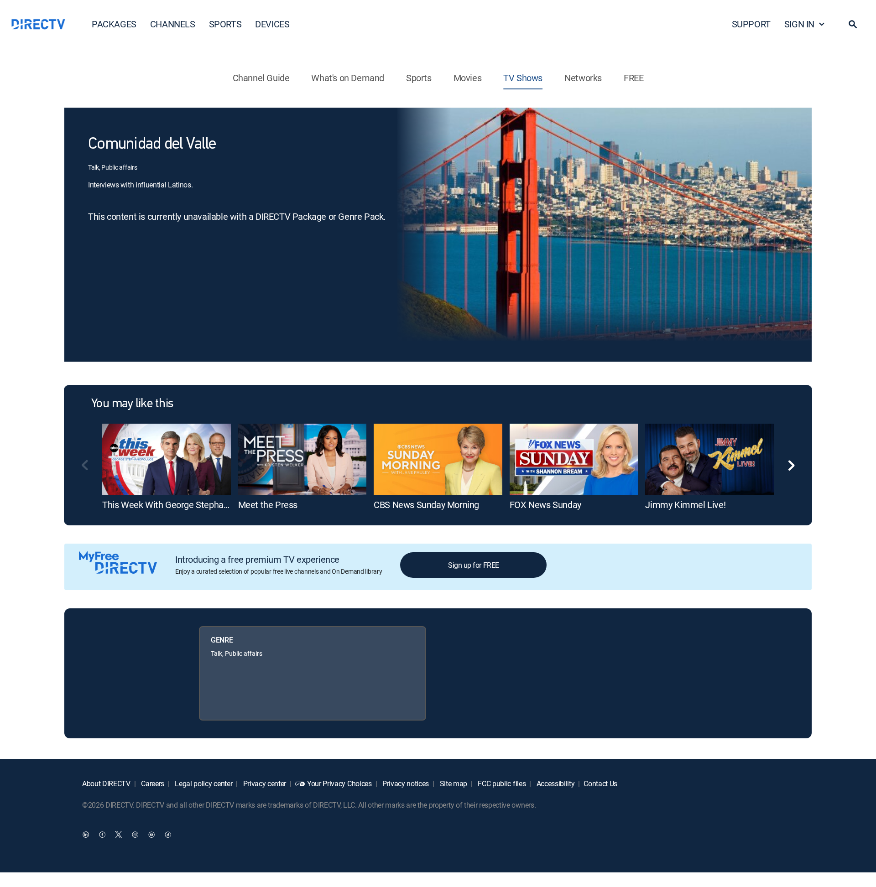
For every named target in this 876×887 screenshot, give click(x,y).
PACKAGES (114, 24)
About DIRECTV (106, 783)
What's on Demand (347, 78)
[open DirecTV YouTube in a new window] (151, 834)
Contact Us (600, 783)
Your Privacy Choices (339, 783)
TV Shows (522, 78)
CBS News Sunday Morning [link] (426, 504)
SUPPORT (751, 24)
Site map (452, 783)
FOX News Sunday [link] (545, 504)
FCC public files (501, 783)
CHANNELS (172, 24)
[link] (166, 460)
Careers (152, 783)
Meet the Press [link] (267, 504)
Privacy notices (405, 783)
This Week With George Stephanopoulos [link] (180, 504)
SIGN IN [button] (799, 24)
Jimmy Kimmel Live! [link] (685, 504)
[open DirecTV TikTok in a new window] (168, 834)
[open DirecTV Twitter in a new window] (118, 834)
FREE (633, 78)
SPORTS (225, 24)
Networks (583, 78)
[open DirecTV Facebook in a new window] (102, 834)
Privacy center (263, 783)
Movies (468, 78)
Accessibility (555, 783)
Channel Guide (261, 78)
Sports (419, 78)
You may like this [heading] (132, 404)
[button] (852, 24)
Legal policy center (203, 783)
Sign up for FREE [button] (473, 565)
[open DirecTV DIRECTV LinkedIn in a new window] (85, 834)
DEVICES (272, 24)
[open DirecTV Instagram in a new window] (135, 834)
